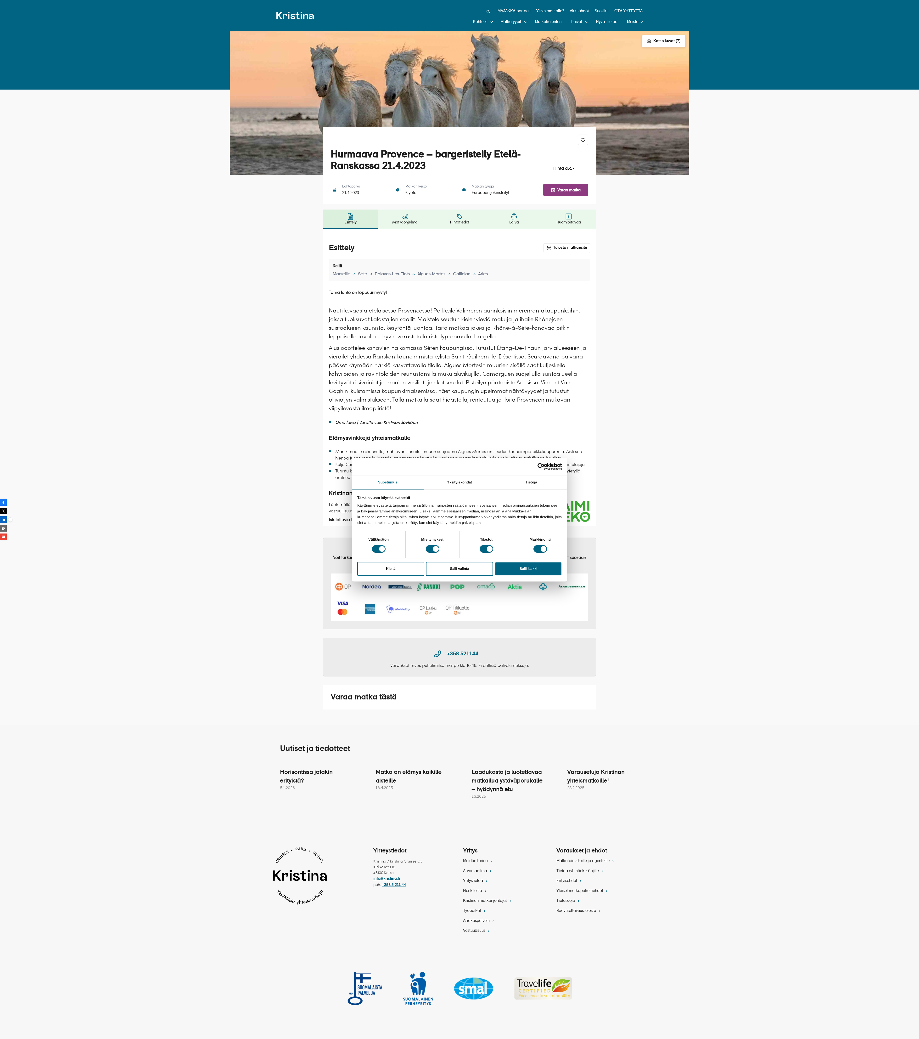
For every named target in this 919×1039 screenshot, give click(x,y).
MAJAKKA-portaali (514, 11)
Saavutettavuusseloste (576, 911)
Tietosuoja (566, 901)
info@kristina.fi (386, 879)
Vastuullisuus (474, 931)
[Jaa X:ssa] (3, 511)
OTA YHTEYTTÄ (628, 11)
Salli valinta (459, 569)
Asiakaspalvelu (477, 921)
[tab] (350, 219)
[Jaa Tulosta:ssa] (3, 528)
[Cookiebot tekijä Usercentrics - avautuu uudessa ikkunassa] (541, 466)
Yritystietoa (473, 881)
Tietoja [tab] (531, 482)
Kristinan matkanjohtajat (485, 901)
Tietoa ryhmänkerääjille (578, 871)
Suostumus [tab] (388, 482)
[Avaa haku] (488, 11)
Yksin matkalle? (550, 11)
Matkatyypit (510, 22)
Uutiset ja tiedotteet (315, 749)
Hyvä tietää (606, 22)
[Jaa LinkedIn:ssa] (3, 519)
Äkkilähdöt (579, 11)
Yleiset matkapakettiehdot (580, 891)
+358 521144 (462, 654)
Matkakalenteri (548, 22)
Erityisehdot (567, 881)
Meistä (633, 22)
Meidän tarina (476, 861)
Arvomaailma (475, 871)
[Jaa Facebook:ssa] (3, 502)
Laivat (576, 22)
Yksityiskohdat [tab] (459, 482)
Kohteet (480, 22)
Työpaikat (472, 911)
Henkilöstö (473, 891)
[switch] (432, 549)
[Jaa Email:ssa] (3, 537)
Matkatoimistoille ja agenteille (583, 861)
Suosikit (602, 11)
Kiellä (390, 569)
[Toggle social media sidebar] (10, 519)
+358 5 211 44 (394, 885)
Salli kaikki (528, 569)
